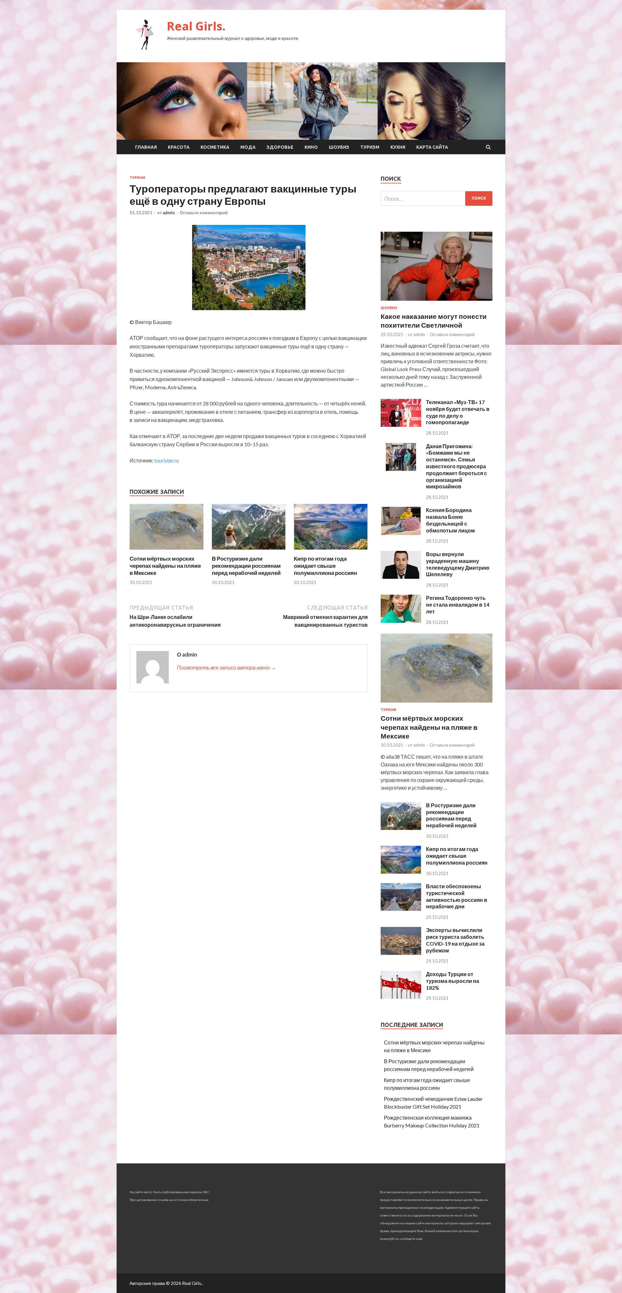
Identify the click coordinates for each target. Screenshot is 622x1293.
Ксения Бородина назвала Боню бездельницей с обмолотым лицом (450, 520)
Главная (146, 147)
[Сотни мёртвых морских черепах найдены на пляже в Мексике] (166, 551)
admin (169, 212)
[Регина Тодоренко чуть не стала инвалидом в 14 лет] (401, 621)
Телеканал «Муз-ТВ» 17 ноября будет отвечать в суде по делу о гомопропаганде (458, 412)
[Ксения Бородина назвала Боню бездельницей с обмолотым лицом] (401, 533)
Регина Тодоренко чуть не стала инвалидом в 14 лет (457, 604)
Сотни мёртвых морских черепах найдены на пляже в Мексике (165, 565)
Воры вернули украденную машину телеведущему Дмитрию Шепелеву (458, 564)
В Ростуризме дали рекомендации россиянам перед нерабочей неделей (246, 565)
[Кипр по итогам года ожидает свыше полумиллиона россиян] (331, 551)
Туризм (369, 147)
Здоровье (280, 147)
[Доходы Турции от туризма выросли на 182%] (401, 997)
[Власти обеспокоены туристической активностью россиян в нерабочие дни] (401, 909)
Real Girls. (196, 26)
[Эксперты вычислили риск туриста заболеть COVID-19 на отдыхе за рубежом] (401, 953)
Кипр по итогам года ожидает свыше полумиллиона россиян (325, 565)
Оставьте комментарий (204, 212)
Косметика (215, 147)
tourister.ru (166, 460)
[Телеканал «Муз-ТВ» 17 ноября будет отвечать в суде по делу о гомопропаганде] (401, 425)
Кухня (397, 147)
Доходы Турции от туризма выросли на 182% (452, 981)
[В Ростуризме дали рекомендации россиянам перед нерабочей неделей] (249, 551)
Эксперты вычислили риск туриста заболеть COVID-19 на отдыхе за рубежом (455, 940)
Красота (179, 147)
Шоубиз (339, 147)
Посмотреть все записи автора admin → (226, 667)
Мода (248, 147)
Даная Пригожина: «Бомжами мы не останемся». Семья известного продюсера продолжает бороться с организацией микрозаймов (456, 466)
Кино (311, 147)
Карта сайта (432, 147)
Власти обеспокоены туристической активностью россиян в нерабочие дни (456, 896)
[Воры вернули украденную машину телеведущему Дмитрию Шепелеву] (401, 577)
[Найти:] (436, 198)
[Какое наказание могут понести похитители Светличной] (436, 302)
